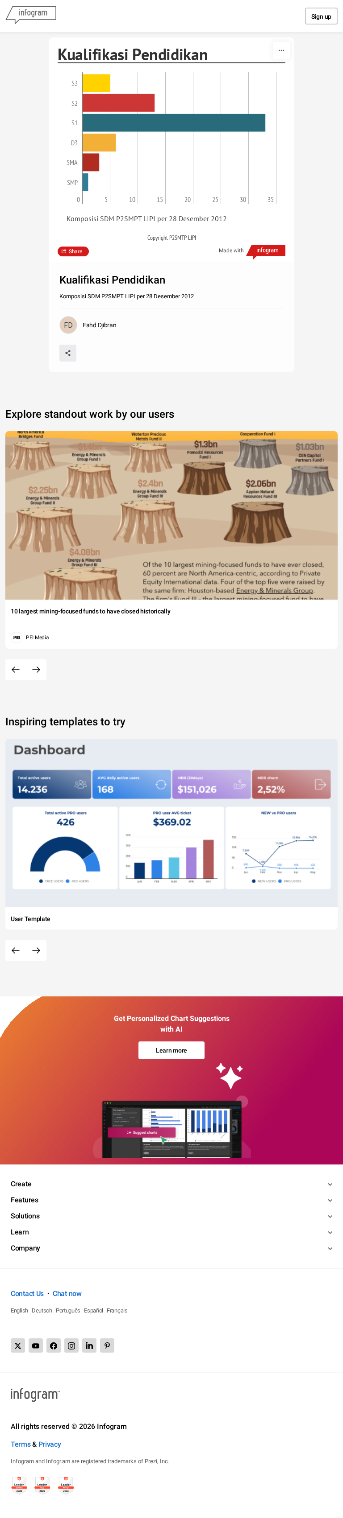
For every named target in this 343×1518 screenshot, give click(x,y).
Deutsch (42, 1310)
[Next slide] (36, 669)
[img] (96, 83)
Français (117, 1310)
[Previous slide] (15, 669)
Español (93, 1310)
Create (21, 1184)
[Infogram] (30, 16)
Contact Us (27, 1293)
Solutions (25, 1216)
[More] (281, 50)
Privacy (49, 1444)
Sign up (321, 16)
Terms (21, 1444)
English (19, 1310)
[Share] (67, 353)
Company (25, 1248)
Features (24, 1200)
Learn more (171, 1050)
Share (75, 251)
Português (68, 1310)
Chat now (67, 1293)
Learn (20, 1232)
